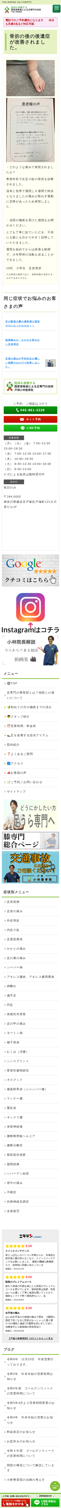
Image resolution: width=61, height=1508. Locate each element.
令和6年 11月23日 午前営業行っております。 (30, 1362)
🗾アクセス (15, 763)
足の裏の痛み (16, 958)
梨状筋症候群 (16, 1154)
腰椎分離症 (15, 1145)
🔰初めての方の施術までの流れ (29, 707)
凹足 (10, 1005)
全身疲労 (13, 1211)
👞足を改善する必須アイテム (28, 735)
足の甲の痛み (16, 1023)
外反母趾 (13, 920)
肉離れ (11, 986)
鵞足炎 (11, 1108)
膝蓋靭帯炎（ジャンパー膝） (27, 1089)
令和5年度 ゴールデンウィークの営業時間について (30, 1391)
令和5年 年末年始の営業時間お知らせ (30, 1376)
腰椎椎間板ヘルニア (21, 1136)
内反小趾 (13, 930)
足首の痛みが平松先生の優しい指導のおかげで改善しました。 (22, 362)
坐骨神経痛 (15, 1126)
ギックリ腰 (15, 1117)
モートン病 (15, 1033)
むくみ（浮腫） (18, 1051)
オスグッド (15, 1079)
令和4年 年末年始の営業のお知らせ (30, 1420)
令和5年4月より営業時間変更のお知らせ (31, 1405)
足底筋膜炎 (15, 939)
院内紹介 (13, 744)
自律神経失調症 (18, 1201)
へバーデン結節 (18, 1173)
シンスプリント (18, 1061)
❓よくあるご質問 (20, 754)
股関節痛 (13, 1164)
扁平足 (11, 995)
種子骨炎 (13, 1042)
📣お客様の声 (17, 772)
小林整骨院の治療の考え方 (26, 1479)
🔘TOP (12, 683)
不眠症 (11, 1192)
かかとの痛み (16, 948)
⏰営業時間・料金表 (21, 726)
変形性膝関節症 (18, 1070)
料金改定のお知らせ (21, 1432)
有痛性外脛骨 (16, 1014)
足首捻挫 (13, 901)
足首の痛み (15, 911)
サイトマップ (16, 791)
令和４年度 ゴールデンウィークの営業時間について (31, 1453)
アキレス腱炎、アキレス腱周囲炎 (31, 976)
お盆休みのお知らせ (21, 1441)
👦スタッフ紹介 (18, 716)
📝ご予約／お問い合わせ (25, 782)
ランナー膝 (15, 1098)
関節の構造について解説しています (31, 1468)
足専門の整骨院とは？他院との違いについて (31, 695)
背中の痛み (15, 1183)
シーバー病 (15, 967)
